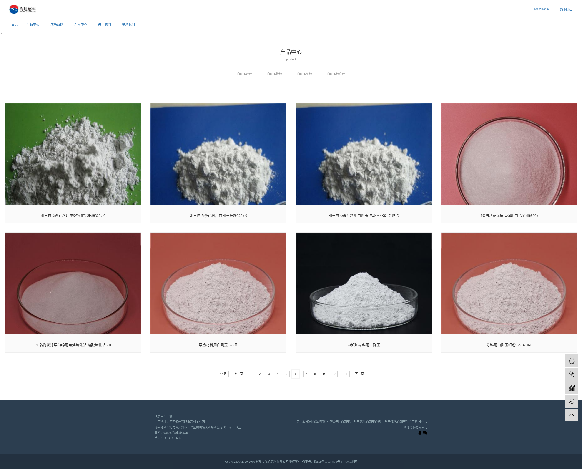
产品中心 (33, 24)
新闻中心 (80, 24)
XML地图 (351, 461)
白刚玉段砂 (244, 73)
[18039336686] (571, 374)
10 (334, 374)
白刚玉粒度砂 (336, 73)
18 (346, 374)
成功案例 (56, 24)
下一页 (359, 374)
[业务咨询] (571, 360)
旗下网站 (566, 9)
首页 (14, 24)
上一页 (238, 374)
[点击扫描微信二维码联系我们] (425, 433)
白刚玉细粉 (304, 73)
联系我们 (128, 24)
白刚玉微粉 (274, 73)
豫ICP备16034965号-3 (328, 461)
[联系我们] (571, 401)
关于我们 (104, 24)
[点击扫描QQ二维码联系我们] (420, 433)
